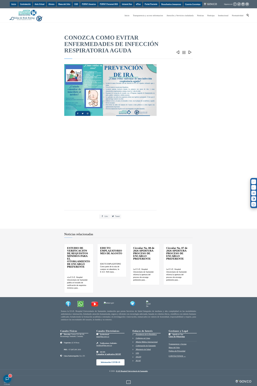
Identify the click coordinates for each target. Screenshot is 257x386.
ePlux (138, 4)
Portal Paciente (151, 4)
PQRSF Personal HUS (109, 4)
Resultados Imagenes (171, 4)
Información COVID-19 (110, 362)
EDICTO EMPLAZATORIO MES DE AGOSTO (111, 250)
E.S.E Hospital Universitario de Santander (132, 371)
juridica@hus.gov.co (104, 345)
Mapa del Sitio (64, 4)
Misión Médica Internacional (146, 342)
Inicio (13, 4)
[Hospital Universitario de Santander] (26, 15)
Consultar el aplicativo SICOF (108, 354)
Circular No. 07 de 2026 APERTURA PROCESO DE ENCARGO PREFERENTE (176, 253)
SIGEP (138, 357)
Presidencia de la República (146, 334)
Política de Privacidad (177, 351)
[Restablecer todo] (253, 204)
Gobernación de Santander (145, 346)
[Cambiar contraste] (253, 198)
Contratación (25, 4)
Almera (51, 4)
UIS (137, 353)
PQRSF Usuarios (89, 4)
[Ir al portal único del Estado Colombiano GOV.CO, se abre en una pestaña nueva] (210, 4)
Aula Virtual (39, 4)
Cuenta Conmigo (193, 4)
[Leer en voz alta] (253, 193)
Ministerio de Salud (143, 349)
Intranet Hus (127, 4)
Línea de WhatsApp (177, 337)
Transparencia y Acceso (177, 344)
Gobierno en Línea (142, 338)
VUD (76, 4)
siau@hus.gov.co (102, 337)
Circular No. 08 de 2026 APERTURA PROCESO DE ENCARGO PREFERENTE (143, 253)
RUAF (138, 361)
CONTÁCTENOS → (177, 356)
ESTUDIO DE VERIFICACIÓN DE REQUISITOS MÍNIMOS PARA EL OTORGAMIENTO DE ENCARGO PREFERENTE (78, 257)
